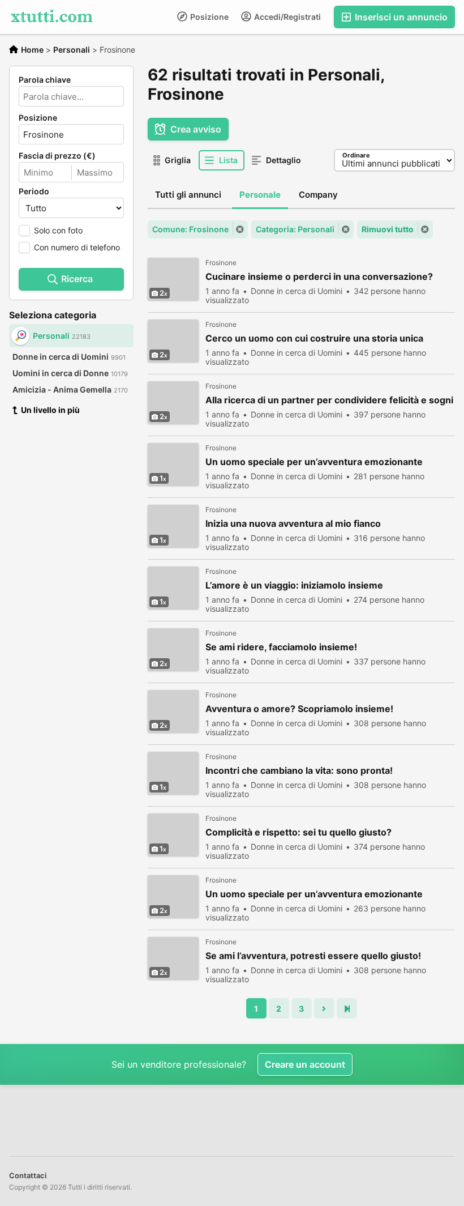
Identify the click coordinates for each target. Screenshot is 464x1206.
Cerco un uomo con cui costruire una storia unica (314, 338)
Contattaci (27, 1175)
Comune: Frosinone (190, 229)
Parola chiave (45, 79)
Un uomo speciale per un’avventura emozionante (314, 462)
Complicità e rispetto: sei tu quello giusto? (298, 832)
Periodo (34, 191)
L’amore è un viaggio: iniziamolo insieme (294, 585)
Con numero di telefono (77, 247)
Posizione (208, 17)
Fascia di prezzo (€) (57, 155)
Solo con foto (58, 230)
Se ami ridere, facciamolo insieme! (281, 647)
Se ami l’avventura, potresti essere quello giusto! (313, 956)
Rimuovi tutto (388, 229)
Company (318, 194)
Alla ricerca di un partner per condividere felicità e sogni (329, 400)
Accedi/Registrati (286, 17)
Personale (260, 194)
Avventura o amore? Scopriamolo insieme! (299, 709)
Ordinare (356, 155)
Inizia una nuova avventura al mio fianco (293, 523)
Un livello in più (50, 410)
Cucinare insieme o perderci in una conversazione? (319, 276)
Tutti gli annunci (188, 194)
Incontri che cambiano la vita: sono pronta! (299, 770)
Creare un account (305, 1064)
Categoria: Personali (295, 229)
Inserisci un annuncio (400, 17)
